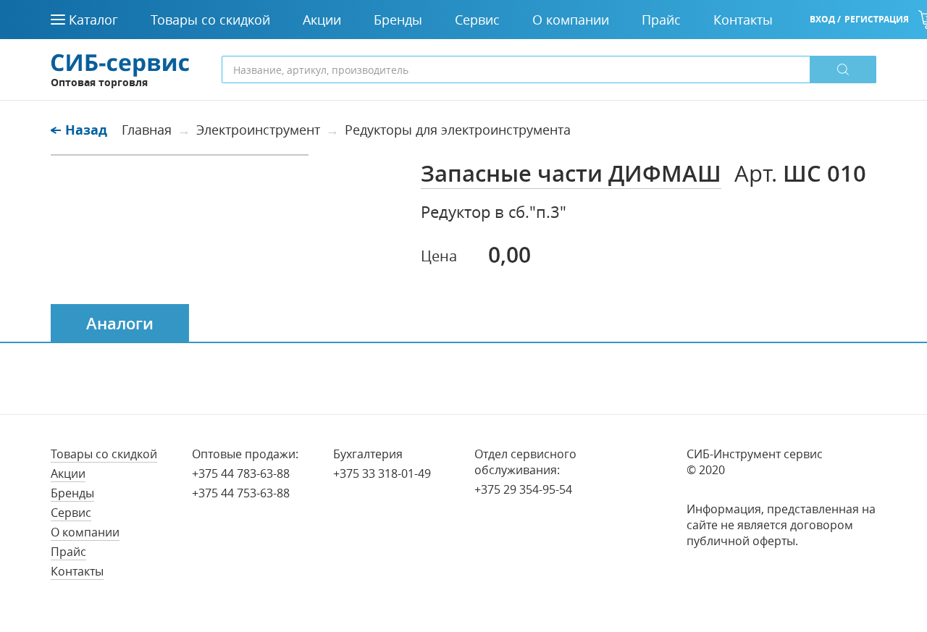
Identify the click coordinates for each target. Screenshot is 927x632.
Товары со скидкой (104, 454)
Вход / (825, 19)
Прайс (68, 552)
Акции (68, 473)
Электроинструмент (258, 129)
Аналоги (120, 323)
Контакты (77, 571)
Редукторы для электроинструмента (458, 129)
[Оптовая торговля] (120, 64)
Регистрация (876, 19)
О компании (85, 532)
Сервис (71, 513)
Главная (147, 129)
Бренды (72, 493)
